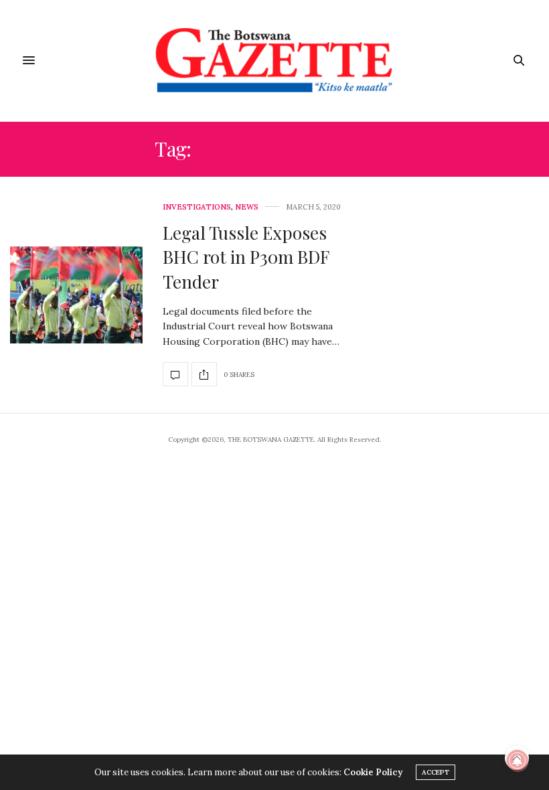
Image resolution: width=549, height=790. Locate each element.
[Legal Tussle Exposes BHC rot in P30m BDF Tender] (76, 295)
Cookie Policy (372, 772)
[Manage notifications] (517, 760)
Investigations (197, 207)
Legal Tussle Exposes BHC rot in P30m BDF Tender (246, 257)
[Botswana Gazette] (275, 60)
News (246, 207)
